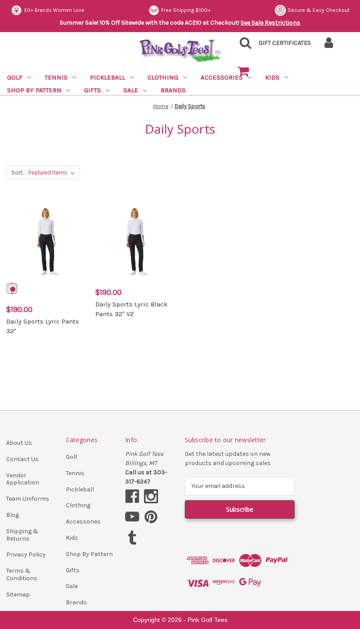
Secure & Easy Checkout (318, 10)
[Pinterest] (151, 517)
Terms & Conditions (21, 574)
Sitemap (18, 594)
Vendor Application (22, 479)
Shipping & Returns (22, 534)
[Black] (12, 288)
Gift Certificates (285, 43)
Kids (72, 538)
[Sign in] (329, 45)
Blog (12, 515)
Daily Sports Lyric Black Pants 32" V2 (131, 309)
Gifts (92, 90)
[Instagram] (151, 496)
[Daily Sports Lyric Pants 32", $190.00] (46, 241)
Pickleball (107, 77)
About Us (19, 443)
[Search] (243, 45)
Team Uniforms (27, 498)
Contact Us (22, 459)
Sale (130, 90)
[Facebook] (132, 496)
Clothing (163, 77)
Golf (14, 77)
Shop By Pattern (34, 90)
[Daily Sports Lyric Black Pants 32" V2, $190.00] (135, 241)
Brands (173, 90)
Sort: (17, 172)
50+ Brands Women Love (54, 10)
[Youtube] (132, 517)
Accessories (83, 521)
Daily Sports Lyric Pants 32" (42, 326)
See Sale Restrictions (270, 22)
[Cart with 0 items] (243, 71)
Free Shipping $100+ (186, 10)
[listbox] (53, 172)
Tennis (56, 77)
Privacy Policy (26, 554)
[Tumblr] (132, 538)
